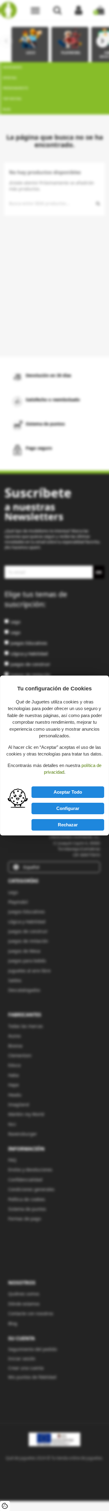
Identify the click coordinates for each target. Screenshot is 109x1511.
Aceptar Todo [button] (68, 792)
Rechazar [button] (68, 824)
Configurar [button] (67, 808)
